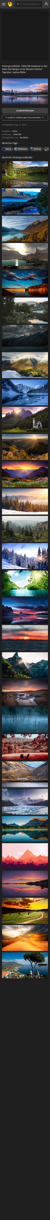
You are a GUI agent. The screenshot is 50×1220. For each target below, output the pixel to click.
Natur (15, 131)
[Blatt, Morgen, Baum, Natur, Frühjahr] (25, 747)
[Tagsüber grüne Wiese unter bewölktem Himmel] (25, 911)
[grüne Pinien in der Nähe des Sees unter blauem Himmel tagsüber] (25, 174)
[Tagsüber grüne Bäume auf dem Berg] (25, 447)
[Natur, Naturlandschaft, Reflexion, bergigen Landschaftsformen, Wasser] (25, 201)
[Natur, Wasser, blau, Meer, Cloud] (25, 611)
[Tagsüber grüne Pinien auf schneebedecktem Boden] (25, 501)
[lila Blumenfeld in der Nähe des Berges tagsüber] (25, 474)
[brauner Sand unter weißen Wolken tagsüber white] (25, 938)
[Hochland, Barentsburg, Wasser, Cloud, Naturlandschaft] (25, 774)
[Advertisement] (25, 36)
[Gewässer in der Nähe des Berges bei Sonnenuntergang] (25, 883)
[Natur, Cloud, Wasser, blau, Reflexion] (25, 283)
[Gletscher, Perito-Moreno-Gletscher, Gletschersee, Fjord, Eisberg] (25, 801)
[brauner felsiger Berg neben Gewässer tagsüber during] (25, 256)
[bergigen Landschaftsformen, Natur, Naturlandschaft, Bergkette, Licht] (25, 665)
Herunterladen (26, 110)
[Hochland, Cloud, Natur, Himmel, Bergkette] (25, 338)
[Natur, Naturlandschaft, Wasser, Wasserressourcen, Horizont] (25, 692)
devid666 (24, 137)
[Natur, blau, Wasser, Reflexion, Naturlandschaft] (25, 720)
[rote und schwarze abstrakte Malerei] (25, 856)
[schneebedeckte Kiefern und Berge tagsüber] (25, 556)
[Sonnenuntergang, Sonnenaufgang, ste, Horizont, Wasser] (25, 638)
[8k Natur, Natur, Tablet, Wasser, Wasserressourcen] (25, 829)
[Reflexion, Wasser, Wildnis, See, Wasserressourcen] (25, 310)
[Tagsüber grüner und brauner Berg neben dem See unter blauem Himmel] (25, 229)
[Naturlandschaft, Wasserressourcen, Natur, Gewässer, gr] (25, 583)
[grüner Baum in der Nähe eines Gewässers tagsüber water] (25, 965)
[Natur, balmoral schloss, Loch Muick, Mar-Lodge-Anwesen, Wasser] (25, 365)
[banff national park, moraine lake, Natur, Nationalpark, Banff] (25, 392)
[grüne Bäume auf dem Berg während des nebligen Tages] (25, 529)
